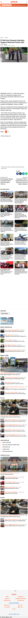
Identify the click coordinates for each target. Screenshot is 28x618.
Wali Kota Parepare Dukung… (7, 474)
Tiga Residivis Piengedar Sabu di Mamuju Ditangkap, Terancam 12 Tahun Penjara (6, 200)
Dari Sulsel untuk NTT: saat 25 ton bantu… (14, 383)
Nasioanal (5, 415)
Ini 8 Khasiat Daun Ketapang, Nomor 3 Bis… (15, 341)
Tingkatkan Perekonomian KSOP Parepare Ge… (16, 336)
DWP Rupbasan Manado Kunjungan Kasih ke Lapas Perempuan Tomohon (6, 181)
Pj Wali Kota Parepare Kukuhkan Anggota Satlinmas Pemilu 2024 (12, 167)
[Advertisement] (14, 22)
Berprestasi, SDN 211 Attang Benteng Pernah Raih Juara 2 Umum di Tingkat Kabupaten (21, 181)
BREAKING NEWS (17, 330)
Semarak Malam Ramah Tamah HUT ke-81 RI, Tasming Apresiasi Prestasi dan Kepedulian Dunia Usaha (6, 272)
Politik (19, 415)
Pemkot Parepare (6, 442)
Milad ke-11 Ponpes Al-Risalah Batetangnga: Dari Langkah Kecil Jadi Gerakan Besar (21, 229)
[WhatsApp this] (26, 173)
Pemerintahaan (5, 455)
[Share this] (17, 173)
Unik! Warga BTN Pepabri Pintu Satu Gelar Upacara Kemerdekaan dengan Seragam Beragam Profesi (20, 257)
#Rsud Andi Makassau (7, 451)
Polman (17, 429)
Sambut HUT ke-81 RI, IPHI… (11, 493)
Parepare (16, 392)
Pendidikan (10, 429)
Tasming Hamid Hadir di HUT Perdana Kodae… (15, 393)
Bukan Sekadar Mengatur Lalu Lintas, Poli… (10, 374)
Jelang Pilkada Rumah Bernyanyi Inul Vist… (15, 351)
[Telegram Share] (23, 173)
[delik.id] (14, 2)
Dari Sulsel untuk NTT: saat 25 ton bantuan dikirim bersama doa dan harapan (21, 243)
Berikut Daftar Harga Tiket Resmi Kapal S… (15, 331)
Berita (6, 330)
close (15, 590)
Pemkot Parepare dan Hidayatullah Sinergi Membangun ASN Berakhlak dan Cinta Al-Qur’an (6, 243)
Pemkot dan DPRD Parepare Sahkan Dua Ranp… (16, 436)
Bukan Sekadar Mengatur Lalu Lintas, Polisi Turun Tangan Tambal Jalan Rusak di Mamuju (6, 229)
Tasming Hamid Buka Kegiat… (12, 478)
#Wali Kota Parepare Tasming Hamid (10, 444)
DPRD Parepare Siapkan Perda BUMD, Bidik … (15, 421)
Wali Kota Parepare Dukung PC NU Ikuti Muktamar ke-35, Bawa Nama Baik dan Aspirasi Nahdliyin (21, 201)
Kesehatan (10, 340)
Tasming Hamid (5, 449)
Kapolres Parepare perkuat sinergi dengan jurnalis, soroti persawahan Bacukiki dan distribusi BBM (6, 257)
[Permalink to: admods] (1, 45)
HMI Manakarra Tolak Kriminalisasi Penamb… (15, 431)
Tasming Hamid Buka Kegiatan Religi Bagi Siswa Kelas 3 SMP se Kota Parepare (6, 214)
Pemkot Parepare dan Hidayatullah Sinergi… (15, 378)
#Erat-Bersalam (6, 447)
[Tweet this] (20, 173)
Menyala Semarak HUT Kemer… (12, 488)
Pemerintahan (15, 415)
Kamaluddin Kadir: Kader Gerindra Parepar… (10, 416)
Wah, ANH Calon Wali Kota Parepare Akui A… (15, 346)
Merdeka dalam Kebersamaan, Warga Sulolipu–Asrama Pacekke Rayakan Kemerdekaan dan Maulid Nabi (21, 215)
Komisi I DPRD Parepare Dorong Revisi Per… (15, 426)
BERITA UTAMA (10, 330)
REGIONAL (22, 386)
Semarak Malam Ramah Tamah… (12, 483)
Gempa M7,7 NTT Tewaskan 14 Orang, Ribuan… (16, 389)
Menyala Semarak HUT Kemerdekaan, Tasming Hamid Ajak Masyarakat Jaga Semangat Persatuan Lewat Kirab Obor (21, 272)
